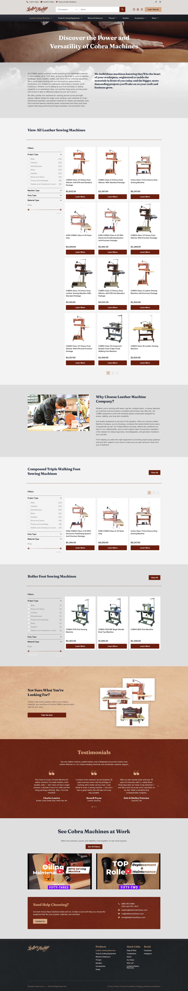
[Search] (122, 9)
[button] (30, 786)
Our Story (130, 960)
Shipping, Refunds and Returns (148, 986)
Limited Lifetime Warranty (133, 967)
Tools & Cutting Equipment (69, 18)
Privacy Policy (113, 986)
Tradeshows (131, 954)
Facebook (148, 950)
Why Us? (130, 963)
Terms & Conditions (128, 986)
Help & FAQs (131, 950)
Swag (98, 969)
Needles (126, 18)
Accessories (139, 18)
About (154, 18)
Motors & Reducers (95, 18)
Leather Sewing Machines (39, 18)
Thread (111, 18)
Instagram (148, 954)
